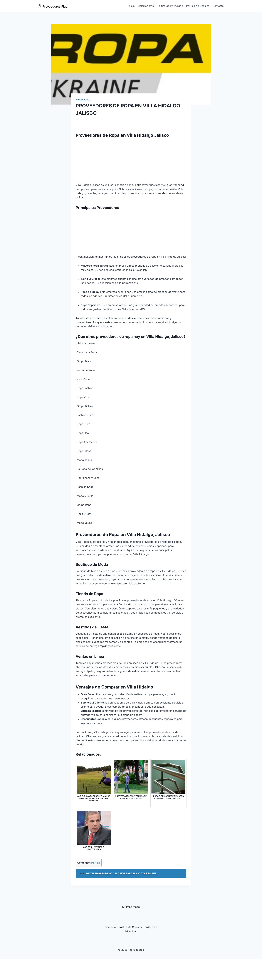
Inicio (131, 5)
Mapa (136, 906)
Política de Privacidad (170, 5)
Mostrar (95, 862)
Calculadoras (146, 5)
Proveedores (83, 100)
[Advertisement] (131, 161)
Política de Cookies (197, 5)
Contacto (218, 5)
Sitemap (127, 906)
